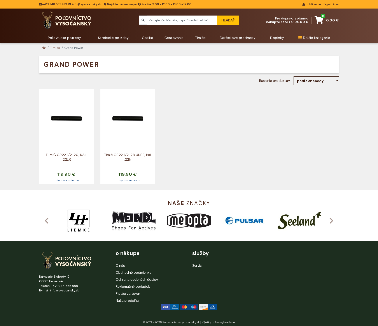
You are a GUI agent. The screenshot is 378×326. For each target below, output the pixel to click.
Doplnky (277, 37)
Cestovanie (174, 37)
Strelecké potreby (113, 37)
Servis (197, 265)
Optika (147, 37)
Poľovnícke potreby (64, 37)
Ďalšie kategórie (316, 37)
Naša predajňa (127, 300)
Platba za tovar (128, 293)
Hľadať (228, 20)
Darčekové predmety (238, 37)
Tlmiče (200, 37)
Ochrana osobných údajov (137, 279)
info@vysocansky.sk (86, 4)
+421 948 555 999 (54, 4)
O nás (120, 265)
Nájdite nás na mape (121, 4)
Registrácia (330, 4)
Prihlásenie (313, 4)
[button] (46, 220)
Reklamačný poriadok (133, 286)
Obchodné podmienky (133, 272)
